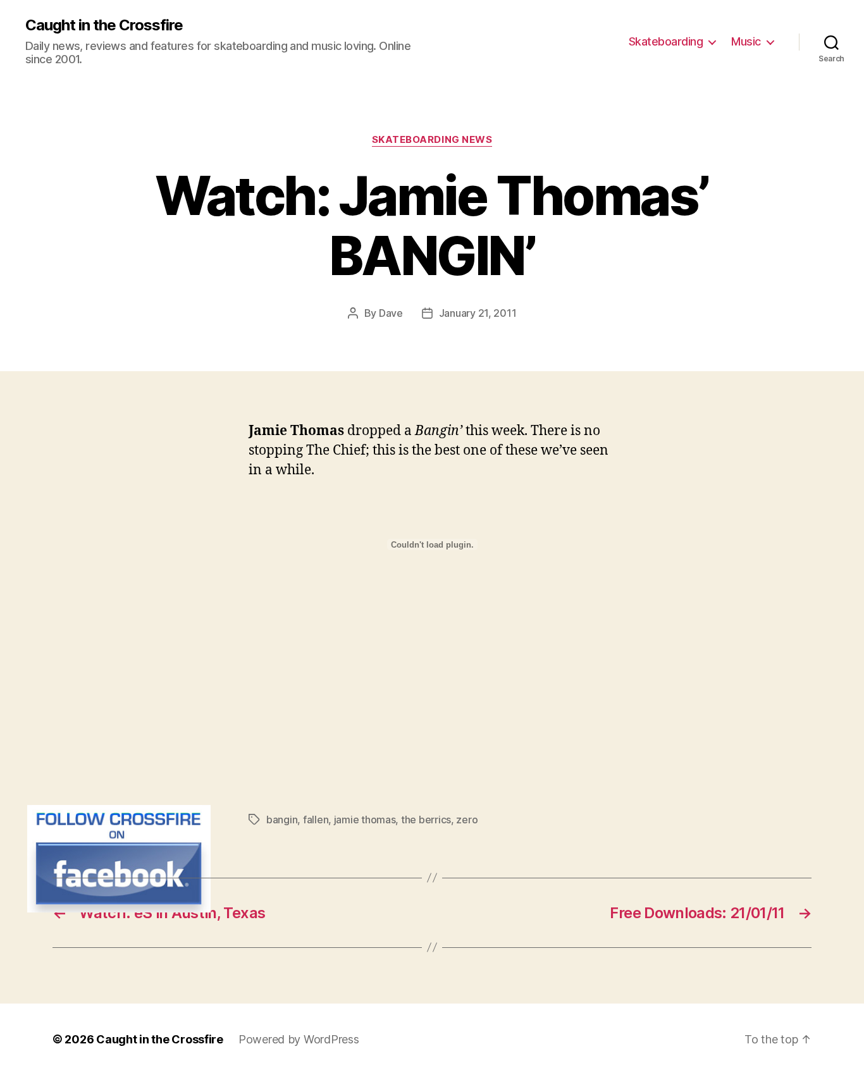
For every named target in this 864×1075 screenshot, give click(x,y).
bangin (281, 819)
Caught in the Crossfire (104, 25)
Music (746, 41)
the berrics (426, 819)
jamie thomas (365, 819)
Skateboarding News (432, 139)
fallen (315, 819)
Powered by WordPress (298, 1039)
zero (467, 819)
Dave (391, 313)
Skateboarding (666, 41)
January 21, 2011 (478, 313)
